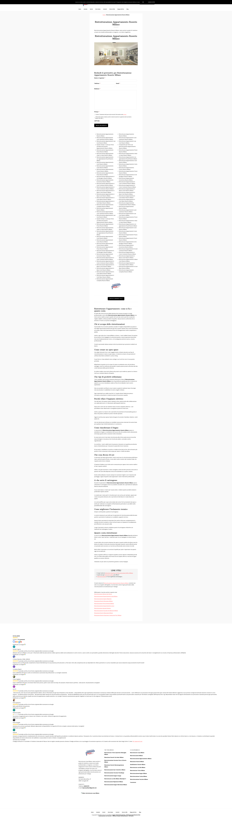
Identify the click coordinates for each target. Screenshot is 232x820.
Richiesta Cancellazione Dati (133, 815)
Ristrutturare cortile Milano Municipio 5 (115, 778)
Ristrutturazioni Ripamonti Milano (113, 781)
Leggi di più (151, 2)
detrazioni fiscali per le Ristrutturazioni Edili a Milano (119, 573)
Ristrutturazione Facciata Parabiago (114, 772)
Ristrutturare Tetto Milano (137, 770)
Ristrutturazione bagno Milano (138, 773)
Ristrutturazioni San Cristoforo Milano (114, 770)
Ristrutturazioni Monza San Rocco (103, 594)
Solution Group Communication (120, 816)
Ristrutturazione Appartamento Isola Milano (105, 596)
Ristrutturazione (101, 576)
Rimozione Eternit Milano (137, 761)
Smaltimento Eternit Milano (137, 764)
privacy (124, 114)
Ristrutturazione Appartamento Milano (140, 758)
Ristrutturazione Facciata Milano (139, 779)
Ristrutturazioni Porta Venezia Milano (104, 603)
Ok (143, 2)
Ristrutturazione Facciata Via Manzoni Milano (106, 610)
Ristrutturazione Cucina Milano (138, 776)
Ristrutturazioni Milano (136, 755)
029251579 (86, 786)
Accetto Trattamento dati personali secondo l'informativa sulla (111, 114)
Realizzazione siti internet (105, 816)
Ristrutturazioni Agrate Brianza (102, 608)
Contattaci (133, 782)
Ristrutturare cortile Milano (137, 767)
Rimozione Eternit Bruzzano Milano (103, 601)
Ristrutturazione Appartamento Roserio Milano (116, 583)
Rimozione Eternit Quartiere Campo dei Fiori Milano (107, 615)
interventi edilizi (109, 575)
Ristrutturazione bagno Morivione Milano (115, 784)
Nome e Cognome (99, 78)
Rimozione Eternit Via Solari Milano (114, 757)
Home (104, 15)
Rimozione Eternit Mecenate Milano (103, 613)
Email (118, 83)
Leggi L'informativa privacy (119, 815)
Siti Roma (131, 816)
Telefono (97, 83)
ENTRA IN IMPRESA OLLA (116, 298)
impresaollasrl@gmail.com (89, 788)
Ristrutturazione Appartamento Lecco (104, 606)
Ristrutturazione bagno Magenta (102, 599)
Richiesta (97, 88)
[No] (230, 2)
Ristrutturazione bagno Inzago (112, 775)
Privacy (96, 111)
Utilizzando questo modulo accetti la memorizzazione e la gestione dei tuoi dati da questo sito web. (113, 117)
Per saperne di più (137, 741)
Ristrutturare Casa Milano (137, 752)
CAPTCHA (96, 121)
